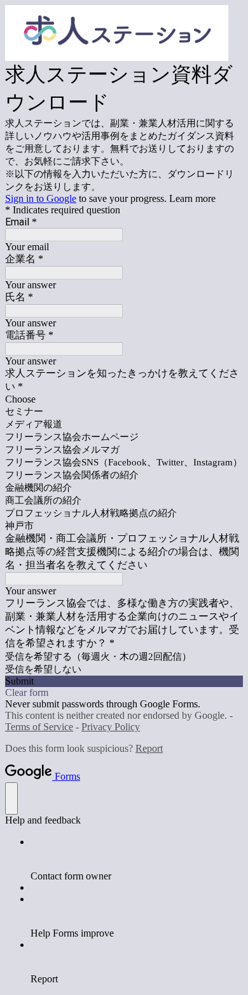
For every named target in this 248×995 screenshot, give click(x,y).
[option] (124, 399)
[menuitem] (137, 859)
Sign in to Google (40, 198)
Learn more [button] (192, 198)
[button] (124, 681)
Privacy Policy (110, 726)
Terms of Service (39, 726)
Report (149, 748)
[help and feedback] (11, 798)
